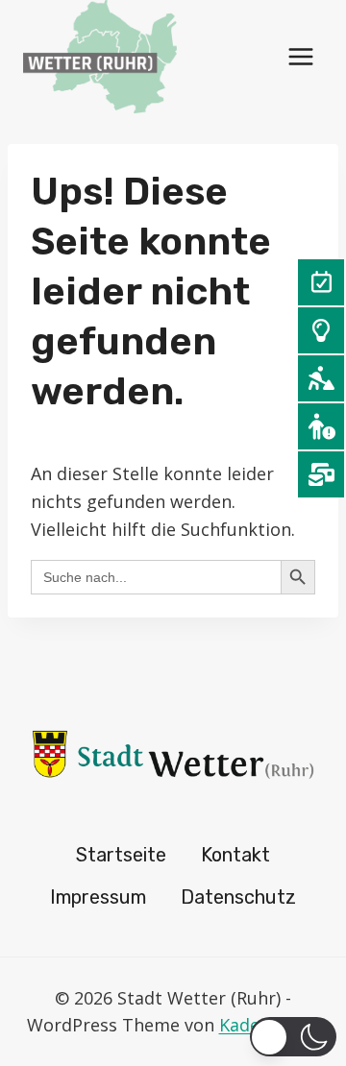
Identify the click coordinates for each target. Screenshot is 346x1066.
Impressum (98, 897)
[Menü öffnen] (300, 56)
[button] (293, 1036)
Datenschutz (238, 897)
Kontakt (235, 854)
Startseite (121, 854)
